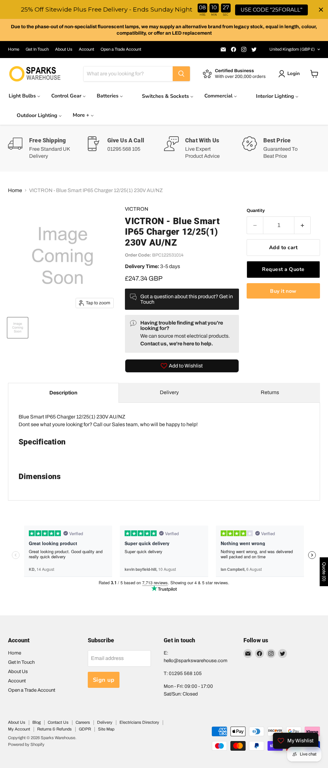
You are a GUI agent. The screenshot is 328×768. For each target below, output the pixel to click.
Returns (270, 392)
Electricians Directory (139, 722)
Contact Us (58, 722)
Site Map (106, 729)
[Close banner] (321, 9)
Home (13, 49)
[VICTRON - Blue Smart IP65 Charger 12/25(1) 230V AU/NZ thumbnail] (17, 327)
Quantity (256, 210)
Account (86, 49)
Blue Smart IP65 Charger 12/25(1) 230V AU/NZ (108, 447)
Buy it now (283, 291)
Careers (83, 722)
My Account (19, 729)
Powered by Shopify (26, 744)
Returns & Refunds (54, 729)
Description (63, 392)
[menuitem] (24, 96)
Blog (36, 722)
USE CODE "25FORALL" (271, 9)
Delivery (169, 392)
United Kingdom (292, 49)
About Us (63, 49)
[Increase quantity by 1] (302, 225)
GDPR (85, 729)
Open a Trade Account (121, 49)
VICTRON (136, 209)
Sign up (104, 680)
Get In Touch (37, 49)
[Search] (181, 73)
